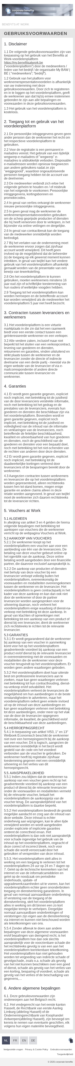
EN (24, 1040)
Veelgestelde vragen (13, 1049)
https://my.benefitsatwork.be (23, 62)
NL (6, 1040)
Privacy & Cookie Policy (36, 1049)
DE (33, 1040)
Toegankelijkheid (65, 1054)
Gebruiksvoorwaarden (61, 1049)
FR (15, 1040)
